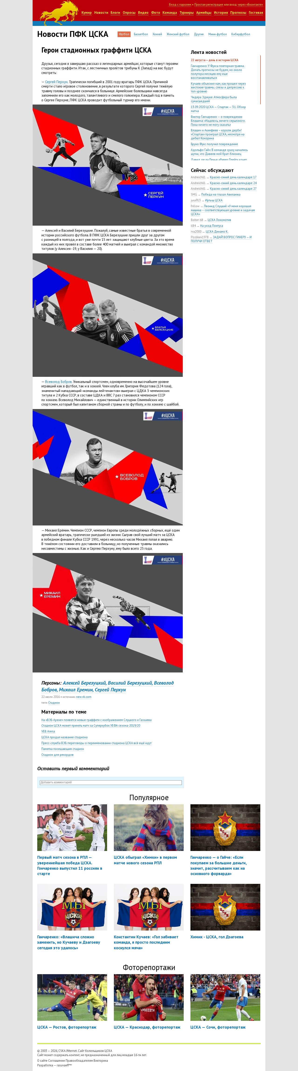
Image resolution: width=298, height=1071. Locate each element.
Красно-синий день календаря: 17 (233, 177)
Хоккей (157, 34)
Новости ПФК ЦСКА (72, 33)
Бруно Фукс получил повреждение (214, 144)
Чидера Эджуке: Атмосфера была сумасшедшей (214, 99)
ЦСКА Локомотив (219, 220)
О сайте (42, 1061)
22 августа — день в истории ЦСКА (214, 60)
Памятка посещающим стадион (62, 749)
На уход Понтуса (211, 226)
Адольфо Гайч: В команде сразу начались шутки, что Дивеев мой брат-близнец (219, 152)
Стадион (54, 703)
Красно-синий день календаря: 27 (233, 189)
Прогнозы (238, 12)
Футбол (124, 34)
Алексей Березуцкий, (84, 682)
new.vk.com (83, 697)
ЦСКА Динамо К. (217, 232)
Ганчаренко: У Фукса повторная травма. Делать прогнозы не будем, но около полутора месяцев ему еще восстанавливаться (218, 72)
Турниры (186, 12)
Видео (143, 12)
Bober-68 (197, 220)
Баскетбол (141, 34)
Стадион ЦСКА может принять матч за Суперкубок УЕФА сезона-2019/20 (90, 726)
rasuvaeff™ (64, 1065)
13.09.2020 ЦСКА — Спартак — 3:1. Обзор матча (218, 109)
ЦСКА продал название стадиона (64, 737)
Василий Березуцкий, (130, 682)
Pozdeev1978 (200, 237)
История (221, 12)
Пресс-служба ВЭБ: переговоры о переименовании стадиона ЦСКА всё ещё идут (96, 743)
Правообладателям (79, 1061)
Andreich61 (198, 177)
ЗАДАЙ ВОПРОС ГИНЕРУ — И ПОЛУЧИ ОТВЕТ (221, 239)
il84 (193, 226)
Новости (101, 12)
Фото (155, 12)
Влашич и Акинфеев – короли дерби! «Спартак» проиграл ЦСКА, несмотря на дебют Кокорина (217, 134)
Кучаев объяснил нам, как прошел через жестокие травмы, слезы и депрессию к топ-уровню (218, 88)
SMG (194, 194)
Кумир (86, 12)
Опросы (129, 12)
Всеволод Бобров (58, 381)
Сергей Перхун (56, 82)
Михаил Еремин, (76, 689)
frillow (195, 206)
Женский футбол (178, 34)
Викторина (101, 1061)
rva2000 (196, 232)
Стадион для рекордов (57, 755)
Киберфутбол (240, 34)
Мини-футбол (217, 34)
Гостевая (256, 12)
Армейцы (203, 12)
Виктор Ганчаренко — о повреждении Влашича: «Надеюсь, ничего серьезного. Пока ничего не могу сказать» (218, 121)
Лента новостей (209, 52)
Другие (199, 34)
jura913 (196, 200)
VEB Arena (48, 731)
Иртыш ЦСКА (214, 200)
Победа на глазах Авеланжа (220, 194)
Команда (170, 12)
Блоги (115, 12)
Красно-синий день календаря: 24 (233, 183)
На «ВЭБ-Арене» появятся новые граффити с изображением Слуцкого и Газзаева (96, 720)
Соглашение (56, 1061)
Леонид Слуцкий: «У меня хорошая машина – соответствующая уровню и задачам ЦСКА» (223, 210)
